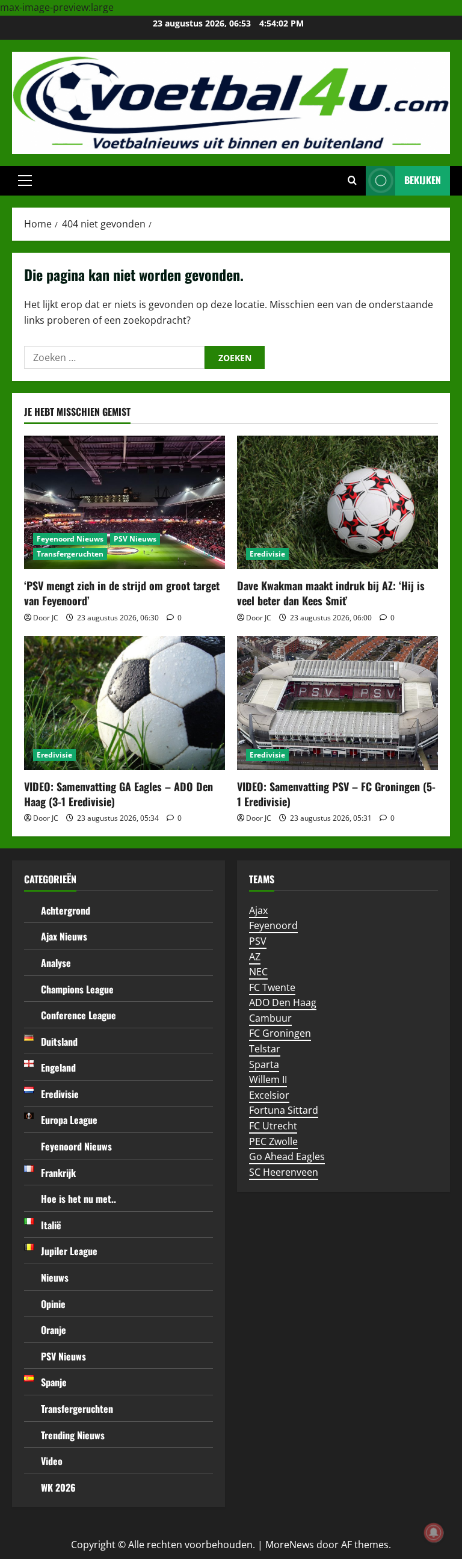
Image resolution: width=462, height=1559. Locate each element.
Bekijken (422, 180)
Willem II (268, 1079)
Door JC (45, 618)
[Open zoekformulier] (352, 180)
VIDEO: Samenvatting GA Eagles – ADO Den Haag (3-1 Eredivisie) (118, 794)
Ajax (258, 910)
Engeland (58, 1067)
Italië (51, 1225)
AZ (254, 956)
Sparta (264, 1064)
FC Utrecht (273, 1125)
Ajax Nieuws (64, 936)
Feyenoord (273, 925)
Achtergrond (65, 910)
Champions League (77, 989)
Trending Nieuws (73, 1435)
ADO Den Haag (282, 1002)
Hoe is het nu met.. (78, 1198)
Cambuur (270, 1018)
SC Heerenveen (283, 1172)
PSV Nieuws (135, 539)
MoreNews (289, 1544)
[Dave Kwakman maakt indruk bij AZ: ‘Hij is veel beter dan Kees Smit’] (337, 503)
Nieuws (55, 1277)
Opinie (53, 1304)
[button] (25, 180)
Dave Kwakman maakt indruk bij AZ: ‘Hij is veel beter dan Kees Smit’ (331, 593)
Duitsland (59, 1041)
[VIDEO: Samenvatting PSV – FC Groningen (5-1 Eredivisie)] (337, 703)
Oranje (53, 1330)
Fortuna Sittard (283, 1110)
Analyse (56, 962)
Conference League (78, 1015)
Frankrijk (58, 1172)
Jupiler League (69, 1251)
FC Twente (272, 987)
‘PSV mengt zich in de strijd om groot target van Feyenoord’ (122, 593)
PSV (257, 941)
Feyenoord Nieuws (70, 539)
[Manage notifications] (433, 1532)
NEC (258, 971)
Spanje (54, 1382)
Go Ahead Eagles (287, 1156)
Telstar (264, 1048)
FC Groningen (280, 1033)
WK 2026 (58, 1487)
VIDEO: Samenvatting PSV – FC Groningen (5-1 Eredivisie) (336, 794)
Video (52, 1461)
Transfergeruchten (70, 554)
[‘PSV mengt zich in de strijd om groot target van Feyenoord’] (124, 503)
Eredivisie (267, 554)
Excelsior (269, 1095)
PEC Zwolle (273, 1141)
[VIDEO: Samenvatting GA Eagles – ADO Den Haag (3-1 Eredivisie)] (124, 703)
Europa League (69, 1120)
